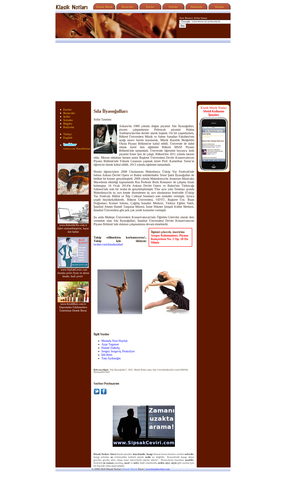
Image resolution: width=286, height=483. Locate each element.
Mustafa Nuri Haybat (114, 340)
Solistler (173, 6)
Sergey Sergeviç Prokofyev (118, 351)
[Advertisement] (143, 72)
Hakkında (196, 6)
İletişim (219, 6)
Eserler (149, 6)
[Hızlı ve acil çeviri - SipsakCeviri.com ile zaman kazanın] (144, 445)
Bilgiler (67, 123)
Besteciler (126, 6)
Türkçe (67, 134)
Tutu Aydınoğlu (111, 358)
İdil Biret (106, 354)
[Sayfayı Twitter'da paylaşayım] (97, 393)
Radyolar (68, 127)
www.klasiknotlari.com (158, 469)
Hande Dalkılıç (110, 347)
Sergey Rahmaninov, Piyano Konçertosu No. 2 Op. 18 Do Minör (169, 239)
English (67, 137)
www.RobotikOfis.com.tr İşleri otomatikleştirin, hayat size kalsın (73, 228)
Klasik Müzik (104, 6)
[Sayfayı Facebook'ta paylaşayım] (104, 393)
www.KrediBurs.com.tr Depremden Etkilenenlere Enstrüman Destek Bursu (73, 307)
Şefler (66, 116)
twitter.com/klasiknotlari (108, 244)
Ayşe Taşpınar (110, 344)
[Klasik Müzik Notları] (71, 8)
